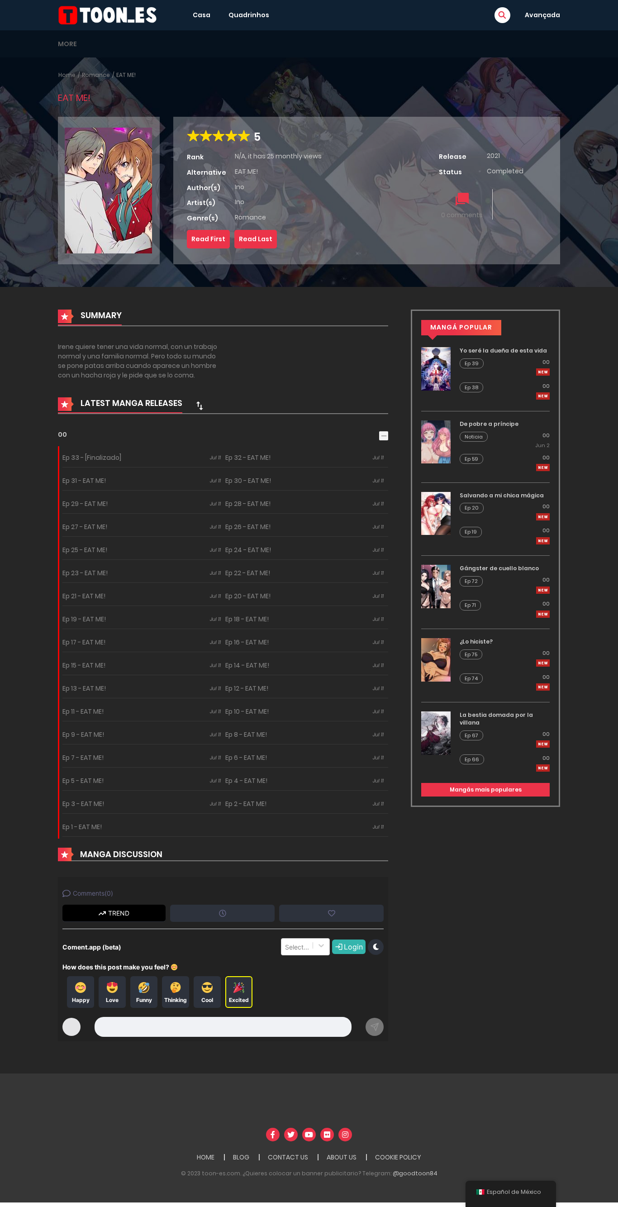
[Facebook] (273, 1134)
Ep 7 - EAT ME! (83, 757)
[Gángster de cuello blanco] (436, 586)
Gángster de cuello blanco (499, 568)
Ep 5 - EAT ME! (83, 780)
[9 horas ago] (543, 372)
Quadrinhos (248, 14)
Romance (96, 75)
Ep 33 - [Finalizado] (91, 457)
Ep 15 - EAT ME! (83, 665)
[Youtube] (309, 1134)
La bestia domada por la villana (496, 718)
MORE (67, 43)
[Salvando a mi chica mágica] (436, 512)
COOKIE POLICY (398, 1157)
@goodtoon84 (415, 1173)
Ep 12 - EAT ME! (246, 688)
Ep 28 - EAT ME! (248, 503)
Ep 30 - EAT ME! (248, 480)
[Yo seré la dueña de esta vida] (436, 368)
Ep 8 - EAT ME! (246, 734)
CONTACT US (288, 1157)
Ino (239, 186)
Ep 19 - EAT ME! (84, 619)
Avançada (542, 14)
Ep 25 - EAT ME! (84, 549)
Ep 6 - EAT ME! (246, 757)
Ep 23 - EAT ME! (85, 572)
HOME (205, 1157)
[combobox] (286, 947)
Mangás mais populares (486, 789)
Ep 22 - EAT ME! (247, 572)
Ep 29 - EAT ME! (85, 503)
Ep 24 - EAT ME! (248, 549)
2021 (493, 155)
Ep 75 (471, 654)
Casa (201, 14)
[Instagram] (345, 1134)
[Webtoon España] (110, 14)
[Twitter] (291, 1134)
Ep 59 (471, 459)
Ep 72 (471, 581)
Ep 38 (471, 387)
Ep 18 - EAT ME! (247, 619)
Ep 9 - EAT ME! (83, 734)
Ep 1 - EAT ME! (82, 826)
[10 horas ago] (543, 467)
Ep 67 (471, 735)
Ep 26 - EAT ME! (248, 526)
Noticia (474, 436)
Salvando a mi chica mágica (502, 495)
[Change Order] (199, 405)
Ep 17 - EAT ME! (83, 642)
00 (62, 434)
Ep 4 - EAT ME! (246, 780)
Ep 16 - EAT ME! (247, 642)
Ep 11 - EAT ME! (83, 711)
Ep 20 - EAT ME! (248, 596)
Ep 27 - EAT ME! (84, 526)
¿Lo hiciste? (476, 641)
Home (67, 75)
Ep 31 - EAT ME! (84, 480)
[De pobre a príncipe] (436, 441)
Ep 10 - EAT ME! (247, 711)
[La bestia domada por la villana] (436, 732)
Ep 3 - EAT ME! (83, 803)
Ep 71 (470, 605)
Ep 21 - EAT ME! (83, 596)
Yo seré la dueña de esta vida (503, 350)
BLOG (241, 1157)
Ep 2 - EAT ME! (245, 803)
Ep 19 (471, 531)
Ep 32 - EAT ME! (248, 457)
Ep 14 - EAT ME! (247, 665)
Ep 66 (472, 759)
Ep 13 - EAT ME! (84, 688)
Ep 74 (471, 678)
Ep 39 (472, 363)
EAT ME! (126, 75)
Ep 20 (472, 507)
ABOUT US (342, 1157)
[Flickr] (327, 1134)
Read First (208, 238)
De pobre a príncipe (489, 424)
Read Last (255, 238)
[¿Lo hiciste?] (436, 659)
